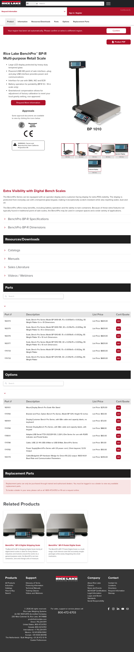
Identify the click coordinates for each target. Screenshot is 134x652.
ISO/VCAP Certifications (97, 591)
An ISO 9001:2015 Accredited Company (30, 614)
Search (8, 593)
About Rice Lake (94, 583)
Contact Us (112, 583)
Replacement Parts (81, 22)
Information (22, 22)
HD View (67, 157)
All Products (10, 583)
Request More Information (28, 102)
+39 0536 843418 (39, 635)
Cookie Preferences (38, 640)
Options (66, 22)
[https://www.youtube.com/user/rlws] (122, 609)
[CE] (28, 133)
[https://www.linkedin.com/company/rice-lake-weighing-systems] (118, 609)
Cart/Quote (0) (125, 10)
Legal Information (94, 593)
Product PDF (120, 42)
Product (10, 22)
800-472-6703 (40, 624)
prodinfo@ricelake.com (37, 619)
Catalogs (8, 588)
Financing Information (34, 585)
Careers (91, 585)
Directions (112, 588)
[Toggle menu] (108, 3)
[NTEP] (21, 125)
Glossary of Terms (33, 583)
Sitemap (111, 593)
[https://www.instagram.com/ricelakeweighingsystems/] (113, 609)
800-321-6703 (40, 627)
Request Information (116, 591)
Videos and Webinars (34, 593)
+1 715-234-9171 (40, 630)
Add (118, 321)
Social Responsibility (96, 601)
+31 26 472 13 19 (39, 637)
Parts (56, 22)
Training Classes (32, 591)
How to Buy (10, 591)
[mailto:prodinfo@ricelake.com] (127, 609)
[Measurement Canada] (32, 125)
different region (75, 30)
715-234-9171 (41, 622)
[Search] (102, 3)
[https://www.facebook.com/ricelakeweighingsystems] (108, 609)
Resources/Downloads (40, 22)
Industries (9, 585)
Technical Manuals (33, 588)
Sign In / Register (75, 13)
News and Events (95, 588)
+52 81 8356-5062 (39, 632)
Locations (112, 585)
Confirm (116, 30)
